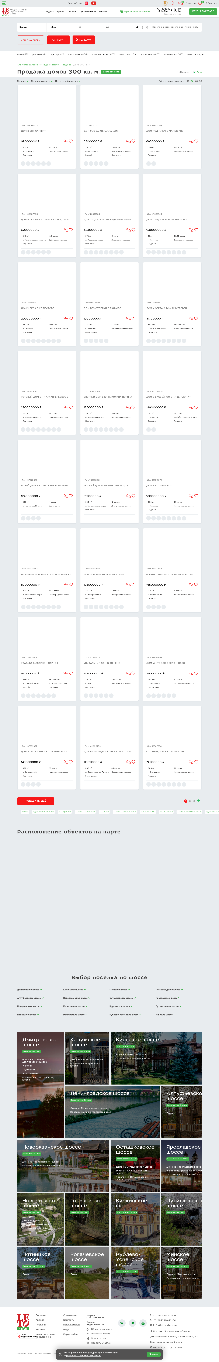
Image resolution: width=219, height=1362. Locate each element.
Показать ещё (35, 801)
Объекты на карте (101, 1329)
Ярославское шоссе (183, 1150)
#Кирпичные (166, 812)
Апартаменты (30, 1074)
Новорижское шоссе (40, 1204)
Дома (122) (22, 55)
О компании (70, 1315)
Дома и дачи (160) (173, 55)
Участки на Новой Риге (35, 1224)
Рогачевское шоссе (87, 1257)
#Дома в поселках (85, 812)
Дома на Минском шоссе (181, 1274)
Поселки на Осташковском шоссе (132, 1178)
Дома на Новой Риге (34, 1221)
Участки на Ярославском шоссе (185, 1171)
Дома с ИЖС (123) (127, 55)
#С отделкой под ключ (189, 812)
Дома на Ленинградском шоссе (88, 1108)
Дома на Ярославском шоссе (183, 1167)
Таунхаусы (28, 1070)
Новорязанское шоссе (51, 1147)
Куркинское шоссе (131, 1204)
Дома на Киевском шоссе (131, 1055)
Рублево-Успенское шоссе (130, 1259)
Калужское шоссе (85, 1043)
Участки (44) (38, 55)
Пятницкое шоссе (36, 1257)
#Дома (25, 812)
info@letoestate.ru (165, 1325)
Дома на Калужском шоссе (86, 1060)
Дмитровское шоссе (40, 1043)
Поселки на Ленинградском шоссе (90, 1112)
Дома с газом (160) (150, 55)
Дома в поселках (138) (103, 55)
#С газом (104, 812)
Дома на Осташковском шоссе (134, 1167)
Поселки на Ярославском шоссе (185, 1175)
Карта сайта (70, 1334)
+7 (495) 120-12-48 (169, 9)
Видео (66, 1330)
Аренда (61, 12)
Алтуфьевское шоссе (185, 1096)
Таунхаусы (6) (56, 55)
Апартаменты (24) (77, 55)
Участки (27, 1066)
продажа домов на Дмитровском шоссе (34, 1061)
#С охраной (65, 812)
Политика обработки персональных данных (38, 1353)
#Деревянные (147, 812)
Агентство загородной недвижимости (38, 65)
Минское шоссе (177, 1257)
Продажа (49, 12)
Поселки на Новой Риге (36, 1228)
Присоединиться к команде (93, 12)
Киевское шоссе (137, 1040)
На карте (85, 40)
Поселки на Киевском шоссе (133, 1058)
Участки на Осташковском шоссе (131, 1172)
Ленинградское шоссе (100, 1093)
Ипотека (40, 1330)
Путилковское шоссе (185, 1204)
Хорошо (153, 1354)
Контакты (68, 1320)
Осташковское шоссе (135, 1150)
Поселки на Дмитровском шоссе (37, 1078)
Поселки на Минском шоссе (182, 1278)
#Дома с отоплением (124, 812)
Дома (169, 1113)
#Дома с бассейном (43, 812)
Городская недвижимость (137, 12)
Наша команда (71, 1325)
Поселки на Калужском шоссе (84, 1064)
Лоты (199, 72)
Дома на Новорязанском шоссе (41, 1162)
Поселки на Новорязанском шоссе (42, 1166)
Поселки (72, 12)
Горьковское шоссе (87, 1204)
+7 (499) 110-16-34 (169, 11)
